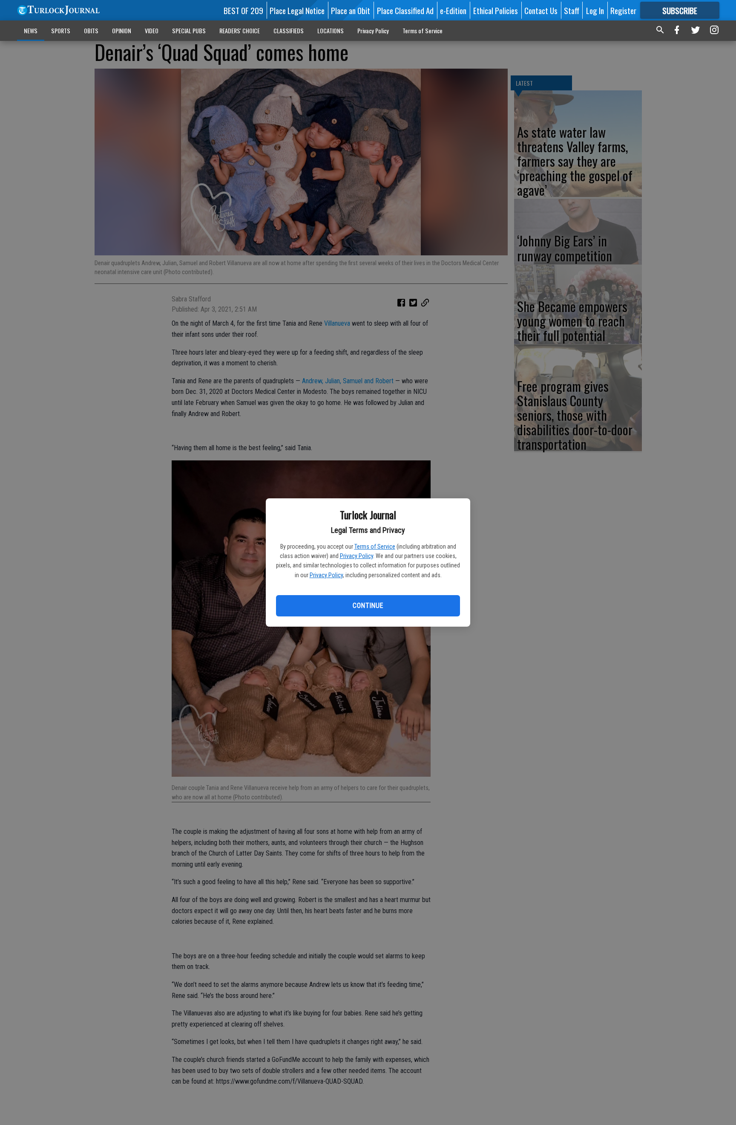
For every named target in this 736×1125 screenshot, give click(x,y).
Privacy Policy (356, 555)
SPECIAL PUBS (189, 30)
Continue (368, 606)
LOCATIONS (330, 30)
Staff (571, 10)
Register (623, 10)
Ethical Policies (495, 10)
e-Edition (453, 10)
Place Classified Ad (405, 10)
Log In (595, 10)
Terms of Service (374, 546)
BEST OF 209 (243, 10)
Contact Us (541, 10)
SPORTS (60, 30)
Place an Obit (350, 10)
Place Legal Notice (297, 10)
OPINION (121, 30)
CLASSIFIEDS (288, 30)
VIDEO (151, 30)
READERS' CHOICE (239, 30)
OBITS (91, 30)
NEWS (30, 30)
